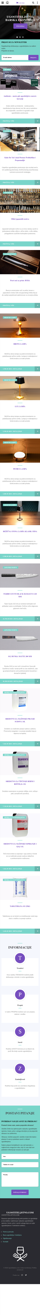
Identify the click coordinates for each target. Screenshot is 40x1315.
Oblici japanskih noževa (20, 219)
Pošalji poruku (20, 1192)
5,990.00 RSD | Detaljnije (12, 431)
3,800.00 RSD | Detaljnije (12, 494)
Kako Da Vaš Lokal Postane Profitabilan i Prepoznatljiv (20, 159)
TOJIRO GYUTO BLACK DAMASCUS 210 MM (20, 595)
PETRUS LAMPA (20, 469)
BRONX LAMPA (20, 344)
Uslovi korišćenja (26, 1268)
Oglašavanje (7, 1238)
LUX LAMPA (20, 406)
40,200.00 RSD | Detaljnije (13, 681)
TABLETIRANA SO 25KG (20, 906)
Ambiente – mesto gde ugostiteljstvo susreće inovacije (20, 97)
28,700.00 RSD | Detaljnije (13, 619)
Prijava (33, 58)
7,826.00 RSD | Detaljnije (12, 744)
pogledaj (20, 25)
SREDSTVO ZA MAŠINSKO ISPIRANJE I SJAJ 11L (20, 845)
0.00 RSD (21, 3)
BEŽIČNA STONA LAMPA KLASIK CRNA (20, 531)
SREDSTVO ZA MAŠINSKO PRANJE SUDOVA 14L (20, 720)
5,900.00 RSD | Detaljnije (12, 556)
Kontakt (5, 1242)
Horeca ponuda (8, 1232)
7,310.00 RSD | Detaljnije (12, 806)
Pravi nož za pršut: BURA (20, 280)
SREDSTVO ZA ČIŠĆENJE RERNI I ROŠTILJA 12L (20, 782)
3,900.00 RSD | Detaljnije (12, 369)
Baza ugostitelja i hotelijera (12, 1235)
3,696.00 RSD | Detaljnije (12, 931)
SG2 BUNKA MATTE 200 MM (20, 656)
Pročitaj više (8, 121)
